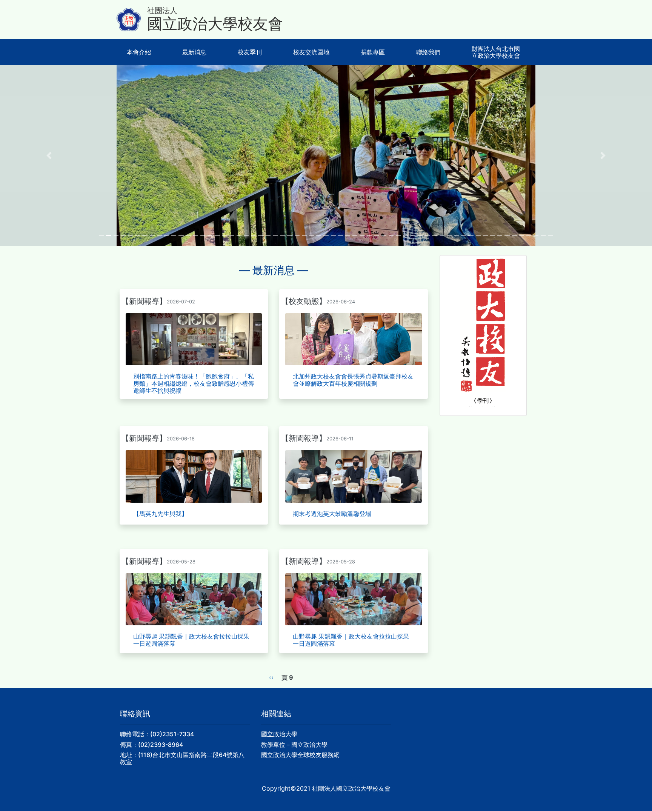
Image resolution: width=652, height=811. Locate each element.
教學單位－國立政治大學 (294, 744)
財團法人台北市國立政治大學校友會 (496, 52)
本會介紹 (139, 52)
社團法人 (162, 10)
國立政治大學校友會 (215, 23)
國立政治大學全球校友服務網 (300, 755)
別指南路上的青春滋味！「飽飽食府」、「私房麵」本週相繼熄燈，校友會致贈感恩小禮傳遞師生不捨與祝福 (193, 383)
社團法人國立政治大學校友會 (351, 788)
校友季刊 (250, 52)
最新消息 (194, 52)
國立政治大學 (279, 734)
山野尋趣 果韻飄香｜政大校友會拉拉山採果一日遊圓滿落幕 (191, 639)
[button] (49, 155)
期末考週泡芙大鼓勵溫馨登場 (332, 513)
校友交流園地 (311, 52)
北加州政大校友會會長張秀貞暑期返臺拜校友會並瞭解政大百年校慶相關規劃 (353, 379)
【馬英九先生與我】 (160, 513)
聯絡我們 (428, 52)
